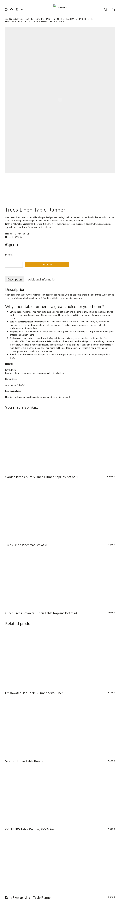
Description (14, 279)
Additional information (42, 279)
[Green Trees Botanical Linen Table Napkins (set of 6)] (60, 579)
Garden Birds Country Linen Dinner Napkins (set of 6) (41, 477)
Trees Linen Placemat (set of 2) (26, 545)
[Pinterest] (17, 9)
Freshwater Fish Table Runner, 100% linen (34, 693)
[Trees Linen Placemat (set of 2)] (60, 511)
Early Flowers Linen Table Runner (28, 897)
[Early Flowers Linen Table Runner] (60, 864)
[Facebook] (11, 9)
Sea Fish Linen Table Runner (24, 761)
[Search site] (105, 9)
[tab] (14, 279)
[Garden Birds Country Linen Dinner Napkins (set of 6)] (60, 443)
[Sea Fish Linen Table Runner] (60, 727)
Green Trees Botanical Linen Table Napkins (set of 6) (41, 613)
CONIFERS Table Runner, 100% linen (30, 829)
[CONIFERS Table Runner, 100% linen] (60, 795)
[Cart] (113, 9)
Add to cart (47, 264)
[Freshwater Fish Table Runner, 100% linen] (60, 659)
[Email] (22, 9)
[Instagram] (6, 9)
